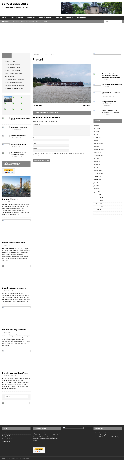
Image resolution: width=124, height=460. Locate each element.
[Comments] (25, 55)
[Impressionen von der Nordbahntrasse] (97, 103)
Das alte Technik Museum (19, 144)
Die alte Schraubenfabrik (18, 135)
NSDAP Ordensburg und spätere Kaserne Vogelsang (110, 111)
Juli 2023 (96, 131)
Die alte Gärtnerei (10, 61)
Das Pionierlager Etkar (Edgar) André (20, 119)
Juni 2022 (96, 134)
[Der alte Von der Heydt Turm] (16, 105)
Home (4, 18)
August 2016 (97, 180)
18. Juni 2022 (7, 332)
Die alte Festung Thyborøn (13, 70)
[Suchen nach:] (113, 21)
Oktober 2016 (97, 177)
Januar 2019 (97, 152)
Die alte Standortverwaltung (13, 82)
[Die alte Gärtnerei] (8, 99)
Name (34, 138)
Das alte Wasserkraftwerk (12, 67)
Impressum (69, 18)
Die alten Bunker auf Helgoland (112, 84)
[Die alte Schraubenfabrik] (6, 137)
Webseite (35, 148)
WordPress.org (6, 441)
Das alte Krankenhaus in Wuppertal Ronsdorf (18, 153)
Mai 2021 (96, 140)
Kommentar (36, 124)
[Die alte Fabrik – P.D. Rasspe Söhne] (97, 94)
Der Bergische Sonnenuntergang (14, 85)
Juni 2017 (96, 167)
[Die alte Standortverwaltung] (16, 111)
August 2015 (97, 210)
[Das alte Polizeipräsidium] (16, 99)
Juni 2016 (96, 186)
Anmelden (5, 433)
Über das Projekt (17, 18)
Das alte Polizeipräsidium (12, 64)
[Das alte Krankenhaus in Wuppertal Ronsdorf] (6, 154)
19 (23, 129)
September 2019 (98, 149)
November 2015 (98, 201)
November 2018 (98, 155)
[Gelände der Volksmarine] (6, 128)
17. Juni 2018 (106, 86)
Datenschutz (81, 18)
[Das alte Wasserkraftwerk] (24, 99)
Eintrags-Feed (6, 436)
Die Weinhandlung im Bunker (14, 89)
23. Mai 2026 (7, 202)
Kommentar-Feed (7, 439)
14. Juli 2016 (15, 137)
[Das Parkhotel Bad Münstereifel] (8, 111)
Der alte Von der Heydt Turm (13, 73)
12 (21, 156)
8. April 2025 (7, 245)
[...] (18, 215)
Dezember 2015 (98, 198)
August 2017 (97, 164)
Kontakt (59, 18)
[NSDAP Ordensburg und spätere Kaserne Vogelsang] (97, 112)
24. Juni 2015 (15, 156)
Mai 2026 (96, 125)
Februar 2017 (97, 170)
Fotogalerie (31, 18)
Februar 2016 (97, 195)
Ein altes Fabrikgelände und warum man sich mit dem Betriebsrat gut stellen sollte (111, 75)
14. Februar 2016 (16, 146)
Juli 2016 (96, 183)
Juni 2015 (96, 213)
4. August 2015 (106, 105)
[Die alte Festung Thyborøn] (8, 105)
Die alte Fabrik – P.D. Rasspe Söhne (111, 93)
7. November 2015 (16, 129)
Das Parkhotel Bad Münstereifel (14, 79)
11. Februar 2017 (107, 114)
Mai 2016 (96, 189)
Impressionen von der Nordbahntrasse (109, 102)
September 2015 (98, 207)
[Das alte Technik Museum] (6, 145)
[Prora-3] (62, 102)
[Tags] (16, 55)
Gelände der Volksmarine (19, 127)
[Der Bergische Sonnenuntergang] (24, 111)
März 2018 (96, 161)
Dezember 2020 (98, 143)
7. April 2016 (106, 79)
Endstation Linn (9, 76)
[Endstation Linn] (24, 105)
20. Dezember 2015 (16, 122)
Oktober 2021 (97, 137)
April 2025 (96, 128)
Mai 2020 (96, 146)
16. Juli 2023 (7, 291)
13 (20, 137)
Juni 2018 (96, 158)
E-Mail (34, 143)
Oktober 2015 (97, 204)
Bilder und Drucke (45, 18)
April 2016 (96, 192)
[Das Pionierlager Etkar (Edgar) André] (6, 119)
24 (24, 122)
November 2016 (98, 174)
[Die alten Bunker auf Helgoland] (97, 86)
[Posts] (7, 55)
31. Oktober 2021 (8, 375)
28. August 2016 (107, 96)
